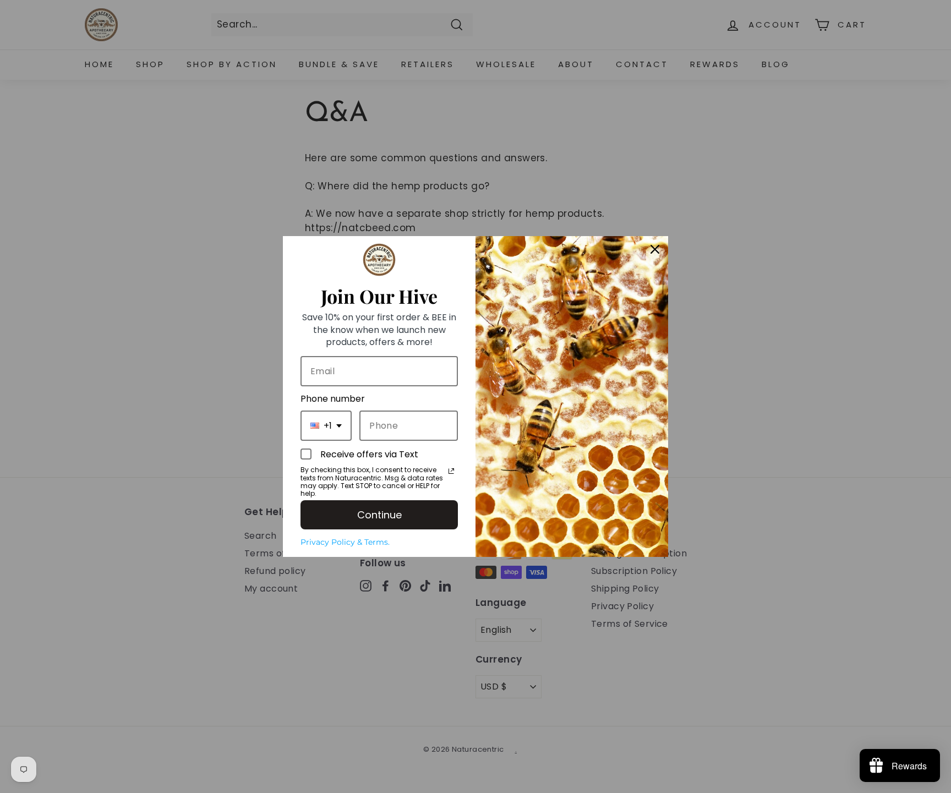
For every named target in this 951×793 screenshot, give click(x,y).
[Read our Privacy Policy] (451, 471)
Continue (379, 515)
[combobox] (326, 426)
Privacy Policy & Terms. (345, 542)
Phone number (332, 398)
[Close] (655, 249)
